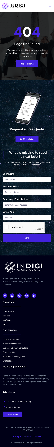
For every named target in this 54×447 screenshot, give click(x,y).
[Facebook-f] (5, 295)
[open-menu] (49, 6)
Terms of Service (34, 436)
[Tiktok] (34, 295)
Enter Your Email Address (16, 199)
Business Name (11, 186)
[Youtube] (26, 295)
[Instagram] (19, 295)
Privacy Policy (19, 436)
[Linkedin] (12, 295)
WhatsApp (8, 211)
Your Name (8, 173)
